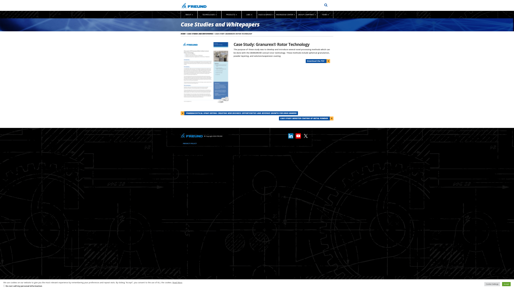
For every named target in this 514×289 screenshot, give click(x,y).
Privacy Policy (190, 143)
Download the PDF (316, 61)
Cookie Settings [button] (492, 284)
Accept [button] (506, 284)
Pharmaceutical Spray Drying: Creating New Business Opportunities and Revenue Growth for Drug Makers (241, 113)
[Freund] (194, 5)
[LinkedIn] (291, 135)
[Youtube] (298, 135)
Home (183, 34)
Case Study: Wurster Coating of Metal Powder (304, 118)
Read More (177, 282)
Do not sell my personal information (24, 286)
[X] (306, 135)
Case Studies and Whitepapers (200, 34)
